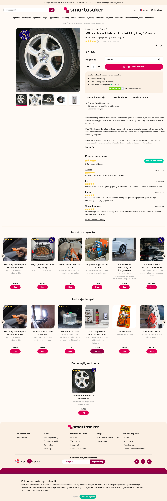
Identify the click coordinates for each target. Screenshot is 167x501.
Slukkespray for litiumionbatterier (97, 333)
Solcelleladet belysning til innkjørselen (124, 268)
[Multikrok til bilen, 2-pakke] (70, 249)
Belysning (65, 17)
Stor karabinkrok (151, 332)
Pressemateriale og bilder (108, 437)
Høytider (109, 17)
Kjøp (15, 287)
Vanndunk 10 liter (70, 332)
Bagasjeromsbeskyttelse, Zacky (42, 266)
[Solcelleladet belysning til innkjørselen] (124, 249)
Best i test (119, 17)
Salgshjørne (129, 445)
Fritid (73, 17)
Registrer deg (97, 462)
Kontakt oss (22, 437)
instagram (142, 461)
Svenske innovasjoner (134, 17)
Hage (45, 17)
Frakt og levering (51, 437)
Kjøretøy (90, 17)
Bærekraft (74, 445)
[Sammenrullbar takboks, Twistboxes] (152, 249)
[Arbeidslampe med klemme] (43, 316)
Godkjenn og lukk (88, 497)
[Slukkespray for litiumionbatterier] (97, 316)
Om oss (73, 437)
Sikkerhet (81, 17)
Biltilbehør (79, 23)
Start (64, 23)
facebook (136, 461)
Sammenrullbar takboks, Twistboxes (151, 266)
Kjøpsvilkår (48, 445)
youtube (148, 461)
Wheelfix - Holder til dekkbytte (94, 23)
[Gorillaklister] (124, 316)
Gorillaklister (124, 332)
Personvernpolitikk (52, 441)
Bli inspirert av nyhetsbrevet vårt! (83, 458)
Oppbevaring (54, 17)
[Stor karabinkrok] (152, 316)
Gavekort (127, 437)
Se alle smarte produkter (134, 449)
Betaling (47, 449)
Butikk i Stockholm (78, 449)
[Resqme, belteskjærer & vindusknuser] (15, 249)
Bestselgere (26, 17)
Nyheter (16, 17)
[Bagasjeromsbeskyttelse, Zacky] (43, 249)
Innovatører (149, 17)
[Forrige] (19, 89)
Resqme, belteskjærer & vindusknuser (15, 266)
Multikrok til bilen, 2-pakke (69, 266)
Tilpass (75, 497)
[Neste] (77, 89)
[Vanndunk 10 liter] (70, 316)
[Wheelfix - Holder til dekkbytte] (83, 381)
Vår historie (75, 441)
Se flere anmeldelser (94, 220)
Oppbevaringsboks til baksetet (97, 266)
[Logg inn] (135, 10)
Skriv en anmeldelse (154, 161)
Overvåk (97, 351)
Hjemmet (37, 17)
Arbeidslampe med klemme (43, 333)
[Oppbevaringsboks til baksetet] (97, 249)
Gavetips (100, 17)
